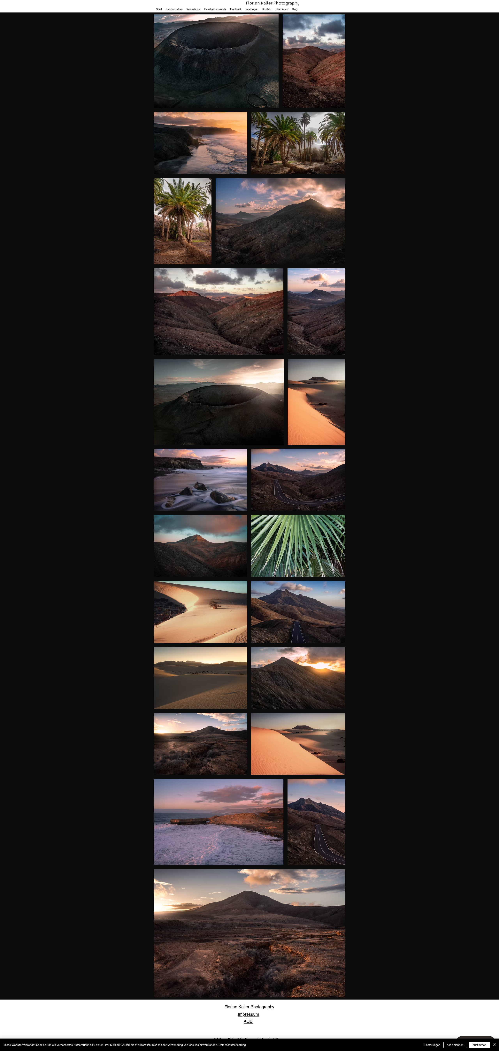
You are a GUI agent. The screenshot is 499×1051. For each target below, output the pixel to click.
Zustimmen (479, 1045)
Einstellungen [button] (432, 1045)
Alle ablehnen (455, 1045)
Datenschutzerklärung (232, 1045)
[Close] (494, 1045)
